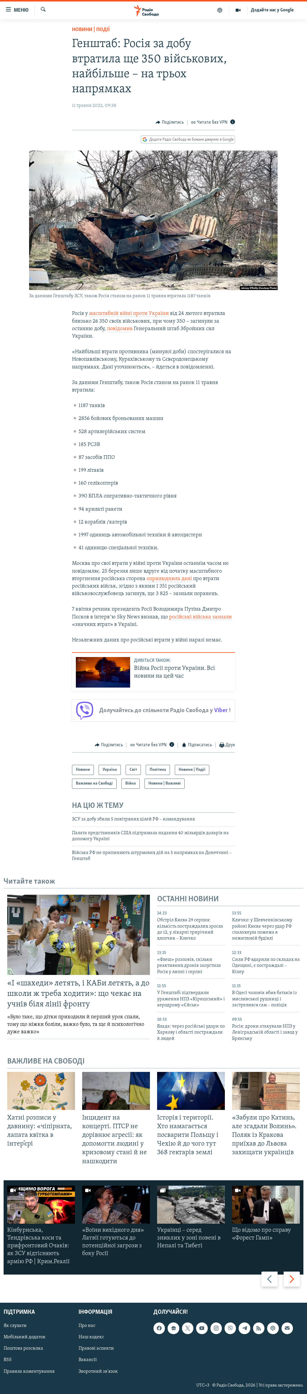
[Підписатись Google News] (173, 1328)
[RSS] (258, 1328)
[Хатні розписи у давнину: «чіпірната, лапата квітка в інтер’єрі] (41, 1091)
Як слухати (15, 1325)
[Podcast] (273, 1328)
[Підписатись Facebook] (159, 1328)
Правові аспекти (96, 1348)
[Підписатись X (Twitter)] (187, 1328)
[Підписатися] (287, 1328)
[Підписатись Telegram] (244, 1328)
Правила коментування (29, 1371)
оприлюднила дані (169, 579)
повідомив (120, 329)
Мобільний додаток (25, 1337)
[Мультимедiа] (238, 10)
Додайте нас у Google (272, 10)
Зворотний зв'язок (98, 1371)
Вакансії (88, 1359)
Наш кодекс (91, 1337)
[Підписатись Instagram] (216, 1328)
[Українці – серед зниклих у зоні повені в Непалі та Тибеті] (191, 1205)
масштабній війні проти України (129, 313)
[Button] (170, 122)
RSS (8, 1359)
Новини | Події (91, 30)
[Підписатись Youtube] (201, 1328)
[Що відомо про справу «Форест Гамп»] (266, 1205)
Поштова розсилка (23, 1348)
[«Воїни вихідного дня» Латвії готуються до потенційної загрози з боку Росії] (116, 1205)
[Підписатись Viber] (230, 1328)
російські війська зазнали (200, 617)
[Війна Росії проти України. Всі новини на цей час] (103, 672)
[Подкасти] (220, 10)
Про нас (87, 1325)
